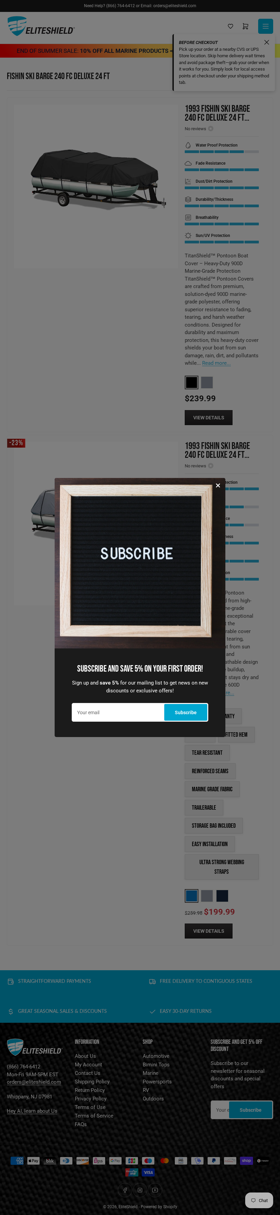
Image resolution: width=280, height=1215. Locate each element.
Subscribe (186, 712)
